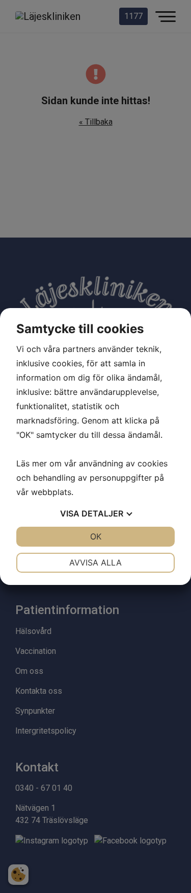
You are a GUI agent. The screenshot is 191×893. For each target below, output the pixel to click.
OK (95, 536)
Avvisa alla (95, 562)
